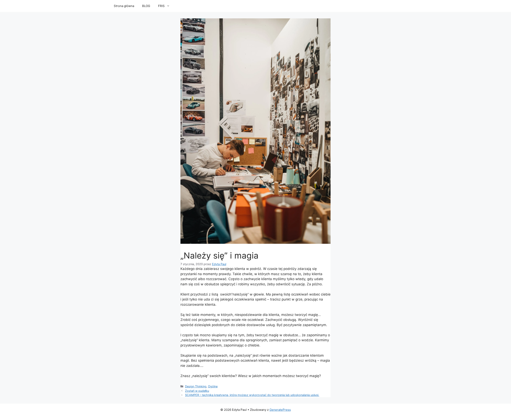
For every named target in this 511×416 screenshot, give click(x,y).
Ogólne (213, 386)
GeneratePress (280, 410)
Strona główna (124, 6)
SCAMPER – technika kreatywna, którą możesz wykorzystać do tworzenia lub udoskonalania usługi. (252, 395)
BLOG (146, 6)
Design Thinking (195, 386)
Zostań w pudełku (197, 390)
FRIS (161, 6)
